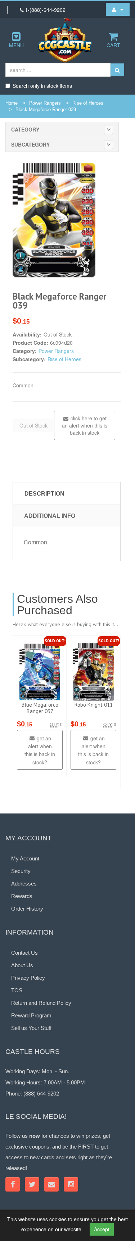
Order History (27, 909)
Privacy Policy (28, 978)
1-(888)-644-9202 (45, 9)
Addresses (24, 883)
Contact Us (24, 953)
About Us (22, 965)
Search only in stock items (42, 85)
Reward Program (31, 1015)
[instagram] (71, 1184)
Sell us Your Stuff (31, 1028)
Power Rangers (45, 103)
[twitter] (32, 1184)
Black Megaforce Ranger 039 (45, 109)
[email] (51, 1184)
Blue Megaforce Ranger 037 (40, 708)
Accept (101, 1229)
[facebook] (12, 1184)
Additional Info (49, 516)
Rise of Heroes (87, 103)
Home (11, 103)
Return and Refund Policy (41, 1003)
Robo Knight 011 (94, 704)
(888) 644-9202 (41, 1093)
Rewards (21, 896)
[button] (118, 9)
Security (21, 871)
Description (44, 494)
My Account (25, 858)
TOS (16, 990)
